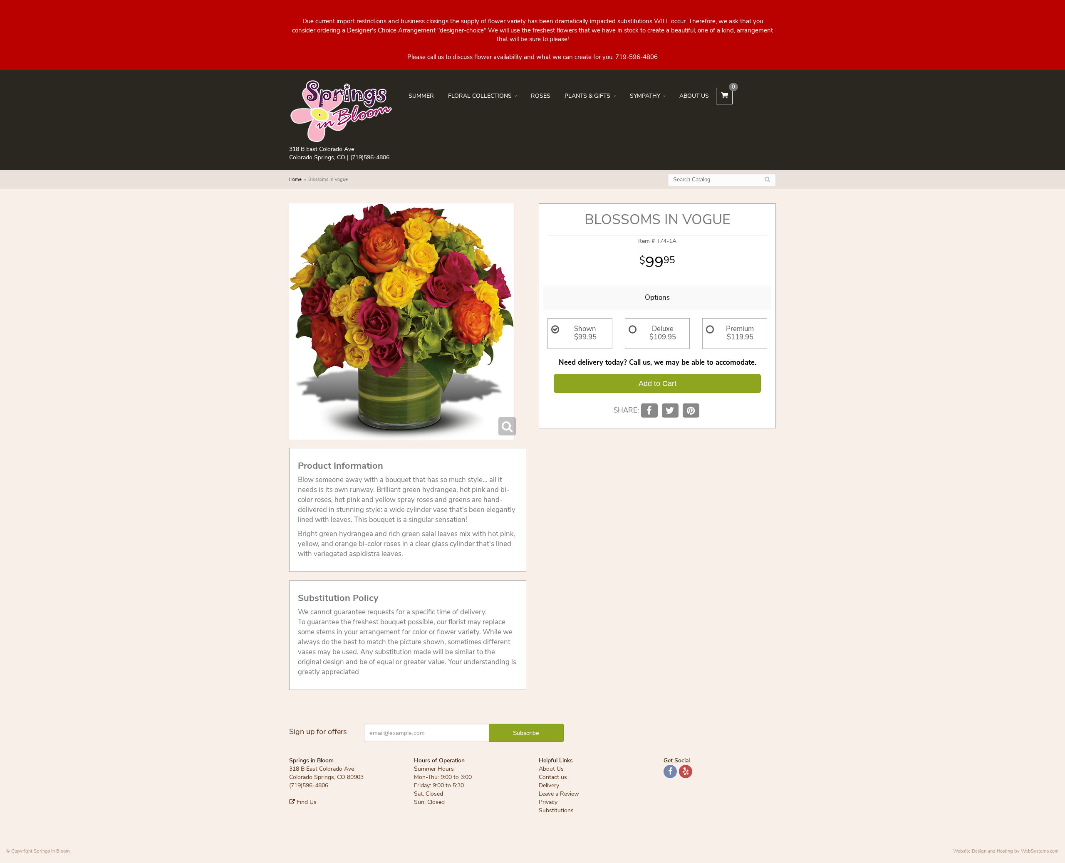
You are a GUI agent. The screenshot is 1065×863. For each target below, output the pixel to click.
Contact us (553, 777)
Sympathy (645, 96)
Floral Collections (480, 96)
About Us (694, 96)
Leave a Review (559, 794)
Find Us (306, 802)
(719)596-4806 (369, 157)
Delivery (549, 785)
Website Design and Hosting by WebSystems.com (1006, 851)
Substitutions (556, 810)
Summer (421, 96)
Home (295, 179)
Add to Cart (657, 383)
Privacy (548, 802)
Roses (540, 96)
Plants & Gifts (587, 96)
